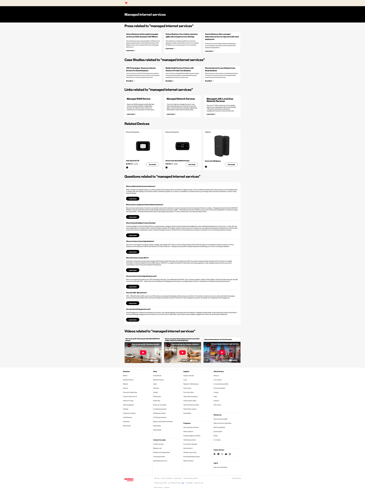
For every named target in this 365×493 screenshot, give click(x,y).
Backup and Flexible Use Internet (163, 421)
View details (152, 164)
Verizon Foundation (219, 388)
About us (216, 375)
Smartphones (157, 375)
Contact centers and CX (130, 396)
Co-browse (217, 440)
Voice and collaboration (130, 392)
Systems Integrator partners (191, 436)
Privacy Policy (178, 478)
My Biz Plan (156, 400)
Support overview (188, 375)
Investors (216, 400)
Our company (218, 380)
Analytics (167, 487)
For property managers (190, 444)
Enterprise (126, 421)
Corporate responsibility (221, 384)
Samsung (156, 388)
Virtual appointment (159, 456)
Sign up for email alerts (220, 467)
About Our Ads (198, 483)
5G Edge (125, 409)
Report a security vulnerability (222, 423)
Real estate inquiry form (160, 461)
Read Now (129, 81)
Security (125, 388)
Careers (216, 392)
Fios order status (188, 392)
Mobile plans (157, 396)
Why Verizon (217, 405)
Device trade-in (188, 448)
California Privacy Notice (190, 478)
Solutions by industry (129, 413)
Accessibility (187, 413)
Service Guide (218, 431)
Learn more (130, 50)
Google (155, 392)
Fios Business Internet (159, 409)
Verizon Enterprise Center (191, 405)
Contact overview (158, 444)
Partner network (188, 431)
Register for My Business (190, 384)
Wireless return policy (190, 452)
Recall (215, 436)
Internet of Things (128, 400)
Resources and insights (221, 419)
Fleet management (128, 405)
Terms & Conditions (166, 478)
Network (125, 384)
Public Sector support (190, 409)
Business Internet (128, 380)
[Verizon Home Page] (128, 479)
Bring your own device (159, 405)
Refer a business (188, 461)
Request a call (157, 448)
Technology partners (189, 440)
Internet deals (157, 430)
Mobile (125, 375)
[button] (182, 186)
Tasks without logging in (190, 396)
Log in (185, 380)
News (215, 396)
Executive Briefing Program (191, 456)
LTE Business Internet (159, 417)
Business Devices (158, 380)
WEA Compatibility (219, 427)
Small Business (127, 417)
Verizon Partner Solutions (191, 427)
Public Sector (127, 426)
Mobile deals (157, 426)
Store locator (187, 388)
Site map (156, 478)
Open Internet (158, 487)
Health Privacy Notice (160, 483)
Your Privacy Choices (174, 483)
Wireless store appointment (161, 452)
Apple (155, 384)
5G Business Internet (159, 413)
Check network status (189, 400)
